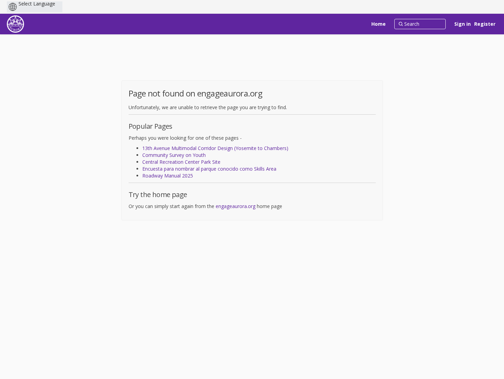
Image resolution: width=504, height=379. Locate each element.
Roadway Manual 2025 (167, 175)
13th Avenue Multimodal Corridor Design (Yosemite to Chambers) (215, 148)
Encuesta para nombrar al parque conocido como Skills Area (209, 168)
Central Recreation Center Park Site (181, 162)
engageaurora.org (235, 206)
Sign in (462, 24)
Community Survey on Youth (174, 155)
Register (484, 24)
